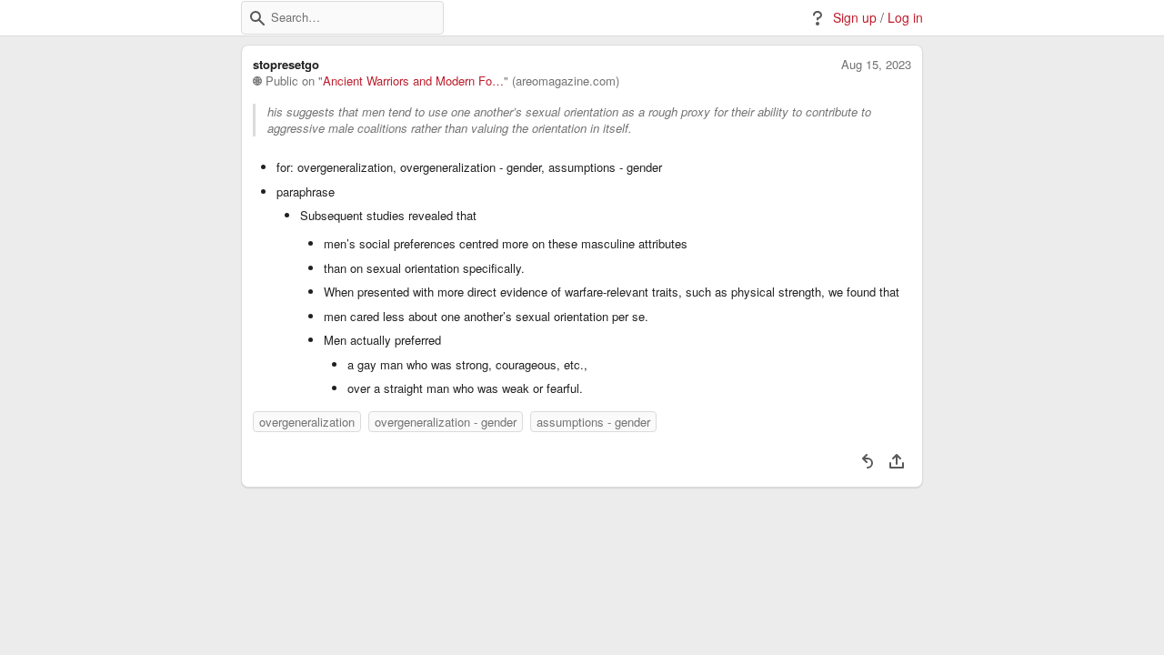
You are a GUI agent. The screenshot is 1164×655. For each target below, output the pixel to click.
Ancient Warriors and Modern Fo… (413, 81)
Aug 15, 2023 (876, 64)
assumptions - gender (593, 422)
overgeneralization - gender (446, 422)
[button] (257, 18)
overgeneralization (307, 422)
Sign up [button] (855, 17)
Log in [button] (905, 17)
